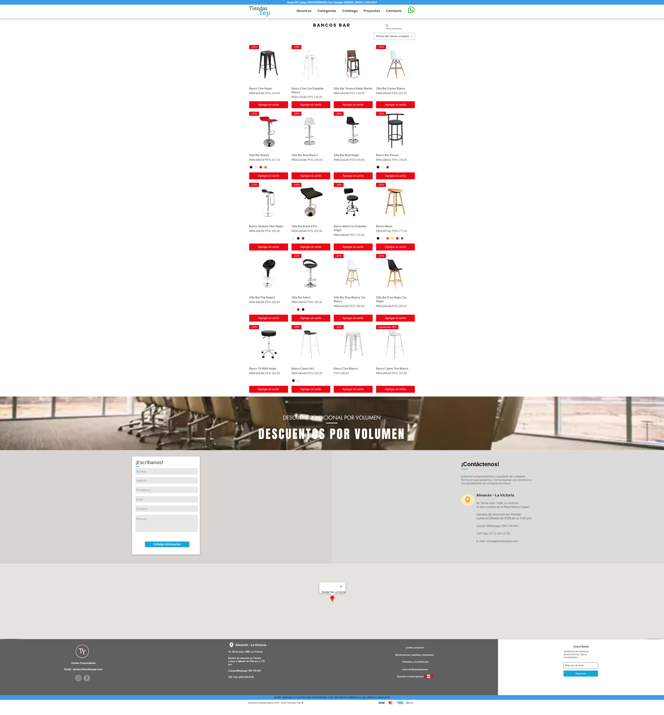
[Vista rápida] (353, 64)
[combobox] (394, 36)
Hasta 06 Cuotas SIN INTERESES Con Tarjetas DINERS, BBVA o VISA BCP (332, 2)
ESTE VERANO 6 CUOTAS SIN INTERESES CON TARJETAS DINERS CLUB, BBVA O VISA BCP (332, 697)
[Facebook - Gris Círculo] (87, 678)
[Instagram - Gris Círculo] (78, 678)
